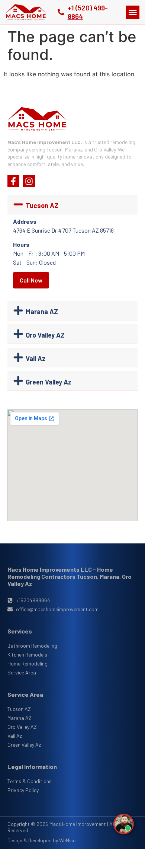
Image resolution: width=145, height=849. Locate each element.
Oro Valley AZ (45, 335)
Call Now (31, 280)
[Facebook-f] (13, 181)
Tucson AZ (42, 205)
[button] (132, 12)
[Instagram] (29, 181)
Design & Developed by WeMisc (41, 840)
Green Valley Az (48, 382)
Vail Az (35, 358)
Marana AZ (42, 311)
